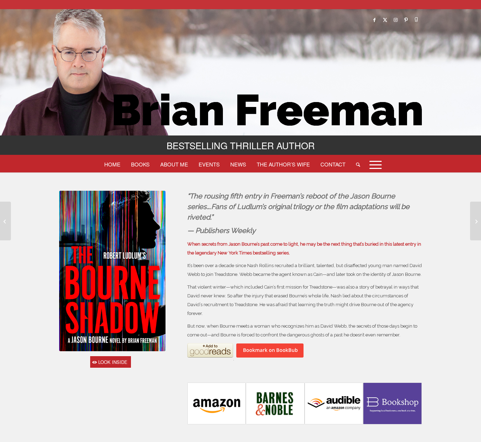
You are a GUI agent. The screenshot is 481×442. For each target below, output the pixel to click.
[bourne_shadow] (112, 271)
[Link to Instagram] (395, 19)
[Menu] (373, 164)
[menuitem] (112, 164)
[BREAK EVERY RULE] (475, 221)
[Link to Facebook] (374, 19)
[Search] (358, 164)
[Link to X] (385, 19)
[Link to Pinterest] (406, 19)
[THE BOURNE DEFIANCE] (5, 221)
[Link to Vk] (416, 19)
